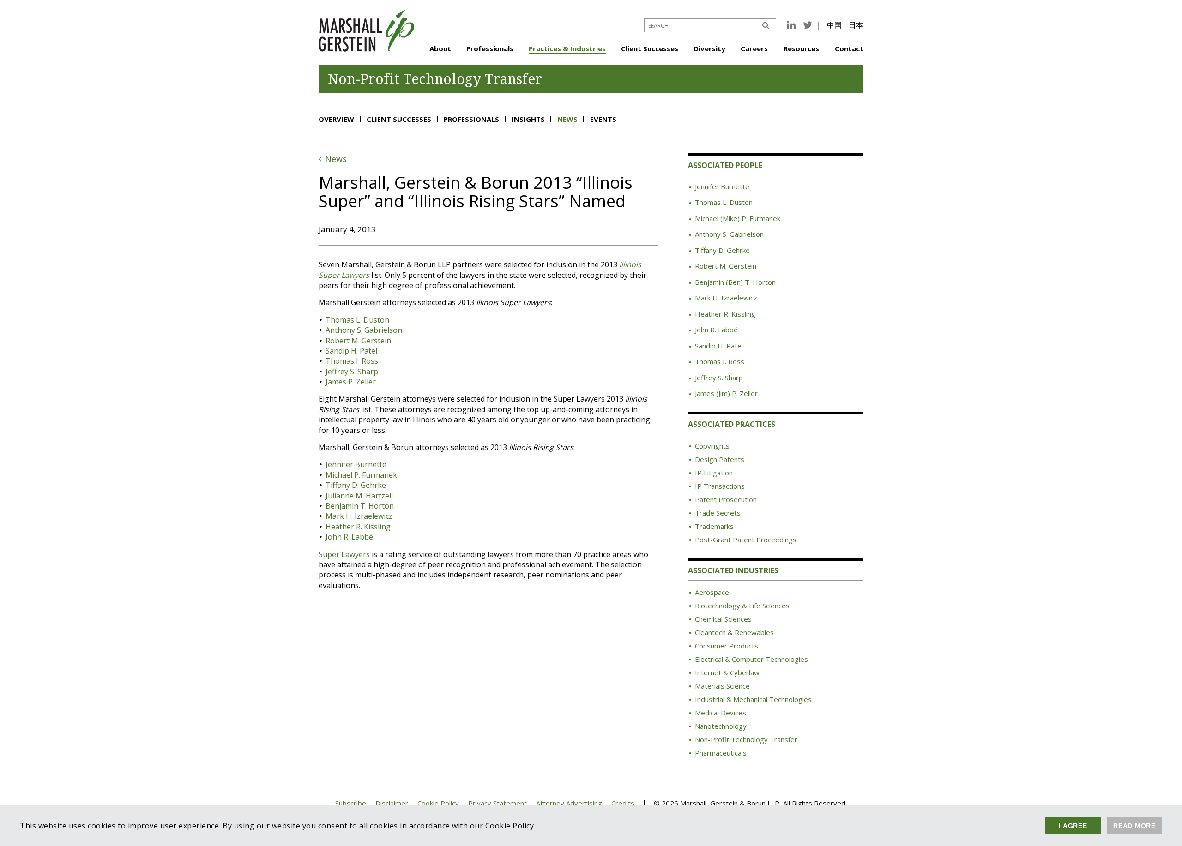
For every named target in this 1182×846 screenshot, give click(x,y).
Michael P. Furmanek (361, 475)
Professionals (489, 48)
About (440, 48)
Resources (801, 48)
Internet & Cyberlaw (727, 672)
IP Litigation (714, 472)
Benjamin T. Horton (360, 506)
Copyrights (712, 445)
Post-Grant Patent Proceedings (745, 539)
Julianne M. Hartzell (359, 496)
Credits (622, 803)
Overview (336, 119)
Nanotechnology (721, 726)
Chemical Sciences (723, 619)
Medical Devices (720, 712)
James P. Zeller (351, 382)
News (567, 119)
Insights (528, 119)
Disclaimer (391, 803)
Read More (1134, 825)
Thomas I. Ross (352, 361)
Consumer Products (726, 645)
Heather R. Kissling (358, 527)
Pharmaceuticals (721, 752)
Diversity (709, 48)
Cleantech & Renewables (734, 632)
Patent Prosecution (726, 499)
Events (603, 119)
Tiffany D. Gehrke (356, 485)
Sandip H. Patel (351, 351)
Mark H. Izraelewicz (359, 516)
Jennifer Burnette (356, 464)
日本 (856, 25)
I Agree (1073, 825)
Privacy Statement (497, 803)
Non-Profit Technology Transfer (746, 739)
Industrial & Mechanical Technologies (753, 699)
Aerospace (712, 592)
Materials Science (722, 685)
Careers (754, 48)
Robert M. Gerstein (358, 341)
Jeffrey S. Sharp (352, 371)
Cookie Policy (438, 803)
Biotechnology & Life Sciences (742, 605)
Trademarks (714, 526)
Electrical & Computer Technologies (751, 659)
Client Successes (649, 48)
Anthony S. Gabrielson (364, 330)
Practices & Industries (567, 48)
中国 (834, 25)
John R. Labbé (349, 537)
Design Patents (719, 459)
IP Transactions (720, 486)
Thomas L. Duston (357, 320)
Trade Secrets (718, 512)
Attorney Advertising (569, 803)
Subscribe (350, 803)
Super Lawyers (344, 554)
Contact (849, 48)
